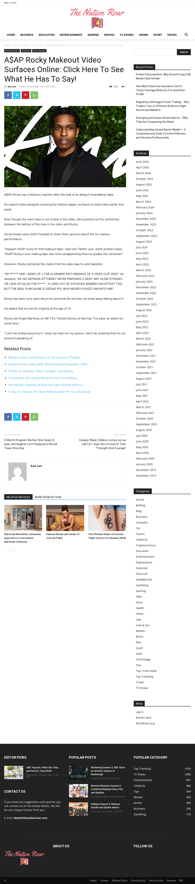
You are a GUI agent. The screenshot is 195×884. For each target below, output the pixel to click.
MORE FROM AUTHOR (48, 497)
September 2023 (146, 236)
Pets (138, 642)
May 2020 (142, 447)
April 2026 (142, 167)
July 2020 (141, 435)
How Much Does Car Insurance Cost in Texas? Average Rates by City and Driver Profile (160, 90)
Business (26, 35)
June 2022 (142, 321)
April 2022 (142, 333)
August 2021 (144, 378)
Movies (109, 35)
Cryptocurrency (146, 545)
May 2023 (142, 258)
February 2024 (145, 207)
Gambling (142, 585)
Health (140, 608)
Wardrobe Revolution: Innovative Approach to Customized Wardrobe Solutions (22, 538)
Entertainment (71, 35)
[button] (186, 35)
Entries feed (143, 717)
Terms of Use (156, 880)
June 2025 (142, 190)
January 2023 (144, 281)
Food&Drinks (144, 579)
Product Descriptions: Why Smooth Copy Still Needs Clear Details (163, 76)
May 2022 (142, 327)
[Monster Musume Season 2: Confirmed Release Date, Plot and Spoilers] (78, 790)
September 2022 (146, 304)
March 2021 (143, 407)
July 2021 (141, 384)
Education (46, 35)
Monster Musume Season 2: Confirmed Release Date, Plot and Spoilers (107, 789)
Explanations (144, 562)
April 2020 (142, 453)
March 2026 (143, 173)
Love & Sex (142, 625)
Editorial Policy (119, 880)
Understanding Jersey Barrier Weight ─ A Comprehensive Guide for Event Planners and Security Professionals (161, 133)
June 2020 (142, 441)
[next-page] (12, 549)
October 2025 (144, 179)
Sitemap (171, 880)
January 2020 (144, 464)
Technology (143, 659)
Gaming (93, 35)
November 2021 (146, 361)
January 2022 (144, 350)
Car (138, 528)
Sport (157, 35)
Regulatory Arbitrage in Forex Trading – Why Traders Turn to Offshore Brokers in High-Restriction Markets (162, 105)
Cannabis (142, 522)
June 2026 (142, 161)
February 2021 (145, 413)
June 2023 (142, 253)
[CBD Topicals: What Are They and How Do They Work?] (13, 772)
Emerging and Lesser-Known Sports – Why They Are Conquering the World (162, 119)
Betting (140, 505)
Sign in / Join (10, 2)
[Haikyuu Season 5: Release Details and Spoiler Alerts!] (78, 809)
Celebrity (38, 45)
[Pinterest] (25, 95)
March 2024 (143, 201)
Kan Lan (12, 86)
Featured (141, 568)
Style (139, 653)
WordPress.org (145, 723)
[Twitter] (17, 95)
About (93, 880)
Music (140, 636)
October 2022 (144, 298)
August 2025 (144, 184)
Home (11, 35)
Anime (143, 35)
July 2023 (141, 247)
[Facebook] (8, 95)
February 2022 (145, 344)
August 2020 (144, 430)
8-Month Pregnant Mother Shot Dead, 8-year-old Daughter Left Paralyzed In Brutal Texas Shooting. (30, 444)
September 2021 (146, 373)
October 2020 (144, 418)
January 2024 (144, 213)
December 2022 (146, 287)
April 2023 (142, 264)
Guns (139, 602)
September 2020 (146, 424)
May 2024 (142, 196)
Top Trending (39, 50)
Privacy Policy (138, 880)
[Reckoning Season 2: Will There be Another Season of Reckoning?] (78, 772)
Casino (140, 534)
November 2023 (146, 224)
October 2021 (144, 367)
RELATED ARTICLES (18, 497)
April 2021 (142, 401)
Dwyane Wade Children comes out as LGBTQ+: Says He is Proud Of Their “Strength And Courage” (102, 444)
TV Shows (127, 35)
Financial (141, 574)
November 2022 (146, 293)
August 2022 (144, 310)
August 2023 (144, 241)
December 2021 (146, 356)
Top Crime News (146, 671)
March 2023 (143, 270)
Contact (104, 880)
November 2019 (146, 475)
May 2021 (142, 395)
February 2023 (145, 276)
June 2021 (142, 390)
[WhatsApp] (34, 95)
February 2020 (145, 458)
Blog (138, 511)
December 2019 (146, 470)
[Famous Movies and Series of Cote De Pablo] (65, 518)
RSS (181, 880)
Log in (140, 712)
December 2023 (146, 219)
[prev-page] (6, 549)
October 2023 (144, 230)
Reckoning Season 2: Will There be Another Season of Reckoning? (108, 771)
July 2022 (141, 316)
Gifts (139, 596)
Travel (172, 35)
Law (138, 619)
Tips (138, 665)
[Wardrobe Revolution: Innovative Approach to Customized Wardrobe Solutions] (23, 518)
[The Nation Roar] (97, 18)
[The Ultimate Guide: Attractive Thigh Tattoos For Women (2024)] (107, 518)
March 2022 (143, 338)
